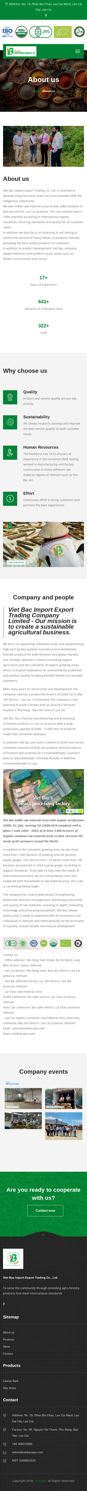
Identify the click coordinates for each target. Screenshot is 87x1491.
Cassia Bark (10, 1380)
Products (8, 1339)
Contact (8, 1353)
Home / (37, 91)
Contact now (45, 1210)
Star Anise (9, 1388)
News (6, 1346)
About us (8, 1332)
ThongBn (40, 1481)
